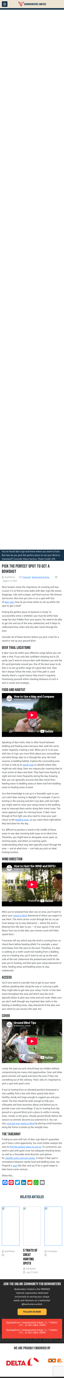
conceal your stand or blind (20, 1123)
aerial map (28, 764)
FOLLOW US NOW (32, 1311)
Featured (27, 577)
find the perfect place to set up (25, 1146)
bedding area (22, 819)
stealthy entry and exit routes (20, 1158)
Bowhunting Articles (41, 577)
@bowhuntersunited (32, 1304)
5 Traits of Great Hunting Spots (30, 1256)
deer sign (9, 602)
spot (15, 1165)
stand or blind (20, 915)
